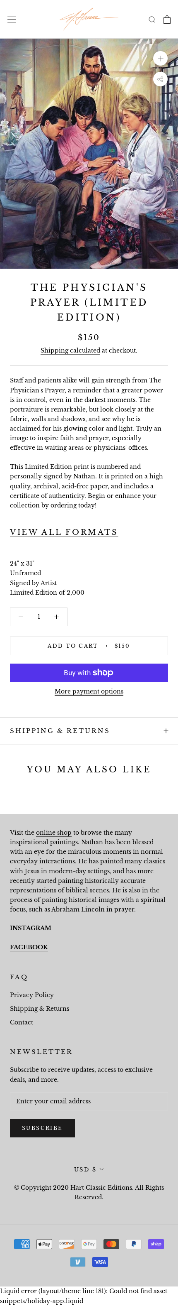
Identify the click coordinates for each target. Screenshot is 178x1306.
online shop (54, 832)
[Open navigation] (11, 19)
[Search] (152, 19)
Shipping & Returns (60, 731)
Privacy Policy (32, 995)
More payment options (89, 691)
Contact (21, 1022)
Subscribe (42, 1128)
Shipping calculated (70, 350)
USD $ (85, 1169)
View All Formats (64, 532)
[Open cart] (167, 19)
